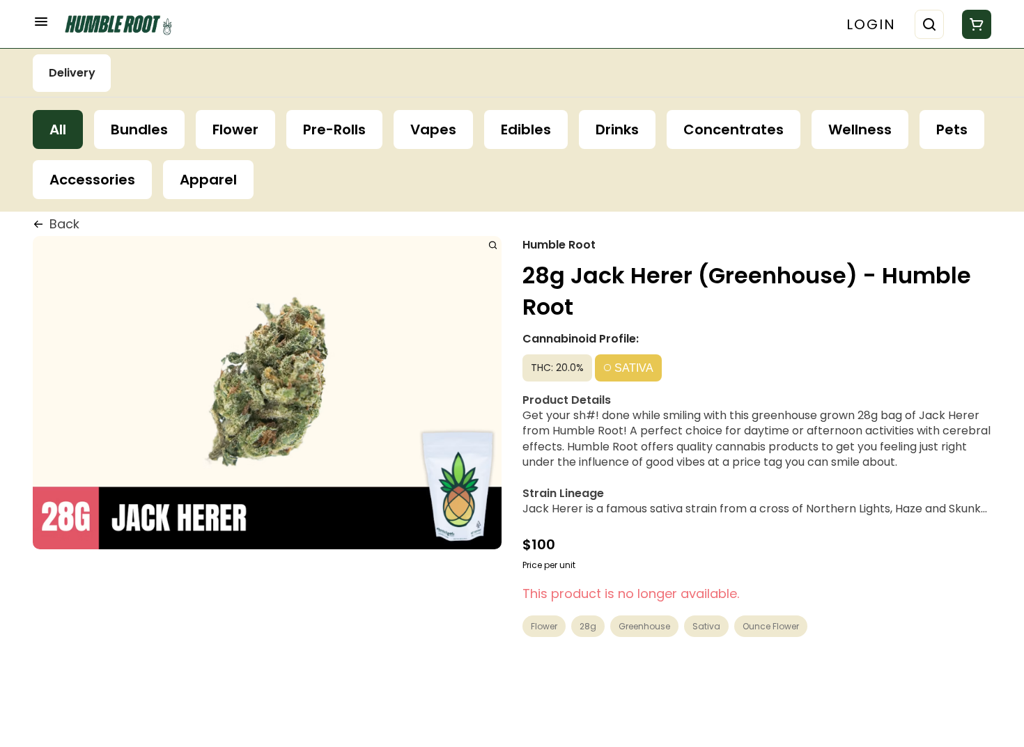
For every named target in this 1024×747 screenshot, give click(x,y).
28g (588, 626)
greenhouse (644, 626)
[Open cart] (973, 24)
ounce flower (771, 626)
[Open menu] (41, 21)
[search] (493, 244)
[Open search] (929, 24)
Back (64, 224)
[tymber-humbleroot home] (123, 24)
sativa (706, 626)
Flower (544, 626)
